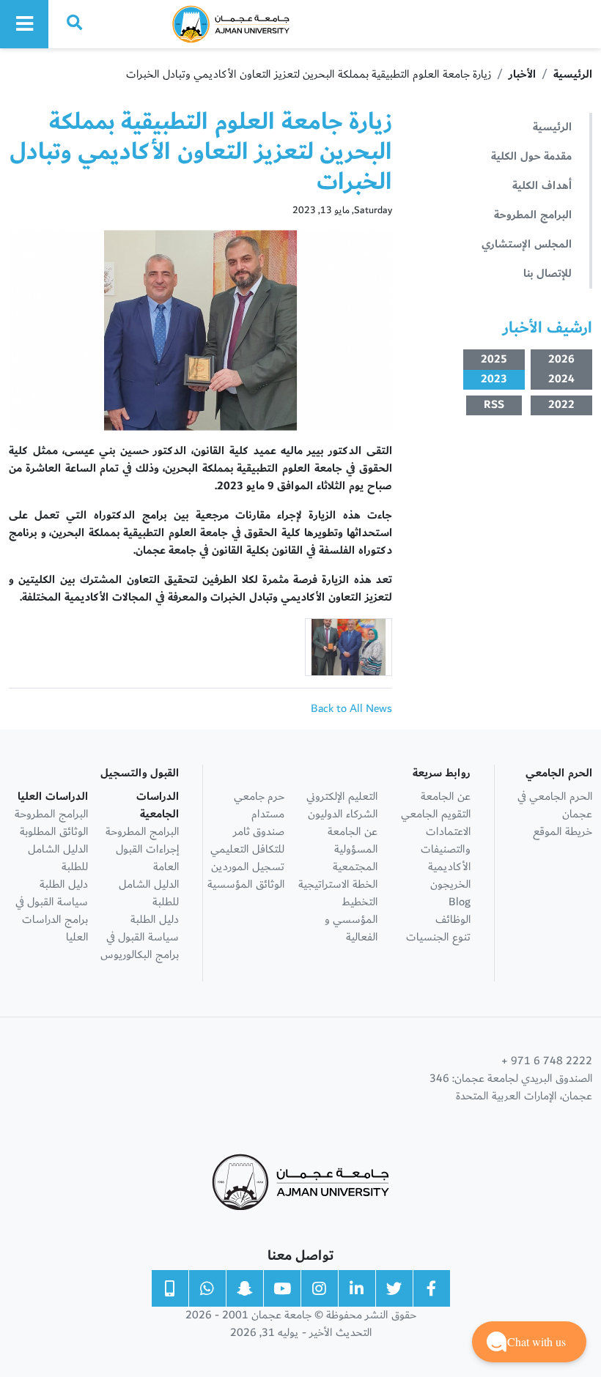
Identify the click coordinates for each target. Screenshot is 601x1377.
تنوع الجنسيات (438, 937)
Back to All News (351, 709)
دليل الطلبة (154, 919)
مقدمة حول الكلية (531, 156)
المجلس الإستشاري (527, 244)
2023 (494, 380)
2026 (561, 359)
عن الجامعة (446, 796)
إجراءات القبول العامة (147, 858)
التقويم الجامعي (436, 814)
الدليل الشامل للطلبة (149, 893)
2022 (561, 405)
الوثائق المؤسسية (245, 884)
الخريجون (450, 884)
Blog (460, 902)
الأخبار (522, 74)
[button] (529, 1341)
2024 (561, 380)
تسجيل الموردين (247, 867)
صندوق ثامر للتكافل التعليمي (247, 840)
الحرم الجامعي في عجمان (554, 805)
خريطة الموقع (562, 832)
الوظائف (453, 919)
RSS (494, 405)
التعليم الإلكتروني (341, 796)
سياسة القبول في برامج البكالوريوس (139, 946)
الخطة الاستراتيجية (337, 884)
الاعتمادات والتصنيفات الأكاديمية (446, 849)
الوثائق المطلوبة (54, 832)
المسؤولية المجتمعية (355, 858)
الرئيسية (572, 74)
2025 (494, 359)
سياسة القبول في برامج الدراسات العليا (51, 919)
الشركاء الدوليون (342, 814)
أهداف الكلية (542, 186)
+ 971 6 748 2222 (546, 1061)
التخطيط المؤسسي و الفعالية (351, 919)
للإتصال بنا (547, 273)
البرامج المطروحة (533, 215)
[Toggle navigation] (24, 24)
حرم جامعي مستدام (259, 805)
